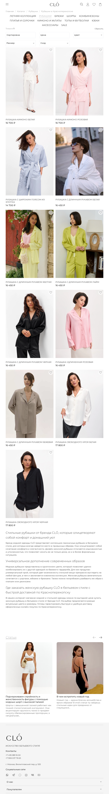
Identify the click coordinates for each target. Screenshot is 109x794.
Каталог (21, 11)
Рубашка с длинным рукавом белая (77, 199)
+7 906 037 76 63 (13, 758)
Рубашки (33, 11)
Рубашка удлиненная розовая (74, 362)
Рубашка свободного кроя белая (75, 442)
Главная (10, 11)
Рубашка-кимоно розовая (71, 119)
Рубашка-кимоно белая (20, 119)
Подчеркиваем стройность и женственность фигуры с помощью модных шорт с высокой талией (27, 699)
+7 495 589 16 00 (13, 755)
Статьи (11, 637)
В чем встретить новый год (73, 696)
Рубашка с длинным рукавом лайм (77, 282)
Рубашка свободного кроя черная (27, 522)
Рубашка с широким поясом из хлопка (25, 200)
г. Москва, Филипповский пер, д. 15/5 (23, 764)
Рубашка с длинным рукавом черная (28, 362)
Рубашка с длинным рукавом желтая (29, 282)
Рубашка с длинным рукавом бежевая (29, 442)
